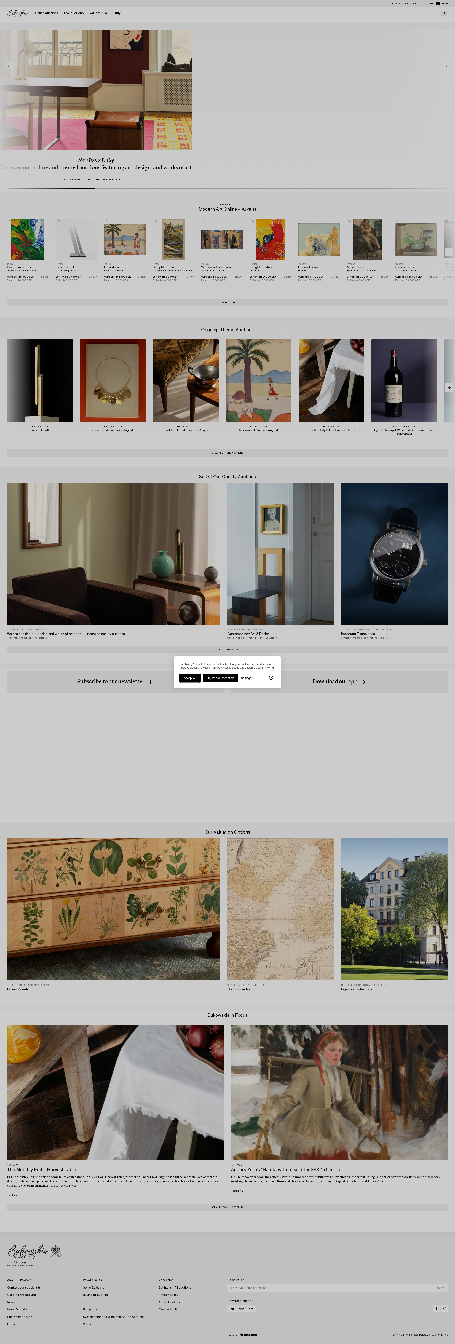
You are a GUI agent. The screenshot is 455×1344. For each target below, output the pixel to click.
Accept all (190, 678)
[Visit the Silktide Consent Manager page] (271, 678)
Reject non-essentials (220, 678)
